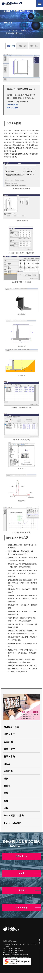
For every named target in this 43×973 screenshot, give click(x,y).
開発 (6, 793)
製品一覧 (14, 31)
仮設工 (7, 763)
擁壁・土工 (24, 31)
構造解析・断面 (11, 726)
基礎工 (7, 785)
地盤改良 (8, 771)
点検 (6, 808)
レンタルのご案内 (13, 822)
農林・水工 (9, 749)
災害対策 (8, 741)
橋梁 (6, 778)
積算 (6, 800)
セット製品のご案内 (14, 815)
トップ (5, 31)
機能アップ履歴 (12, 108)
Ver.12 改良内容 (12, 104)
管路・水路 (9, 756)
